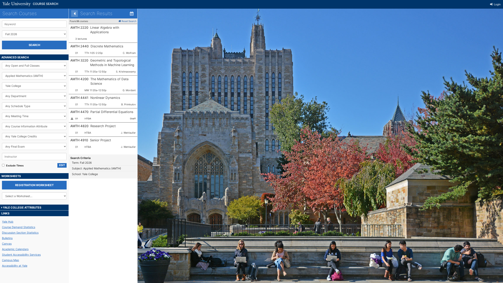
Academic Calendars (15, 249)
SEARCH (34, 45)
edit (62, 165)
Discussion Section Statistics (20, 232)
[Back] (74, 13)
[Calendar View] (131, 13)
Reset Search (128, 21)
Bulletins (7, 238)
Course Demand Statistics (18, 227)
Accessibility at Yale (14, 265)
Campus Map (10, 260)
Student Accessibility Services (21, 254)
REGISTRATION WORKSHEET (34, 185)
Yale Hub (7, 221)
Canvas (7, 243)
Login (497, 4)
